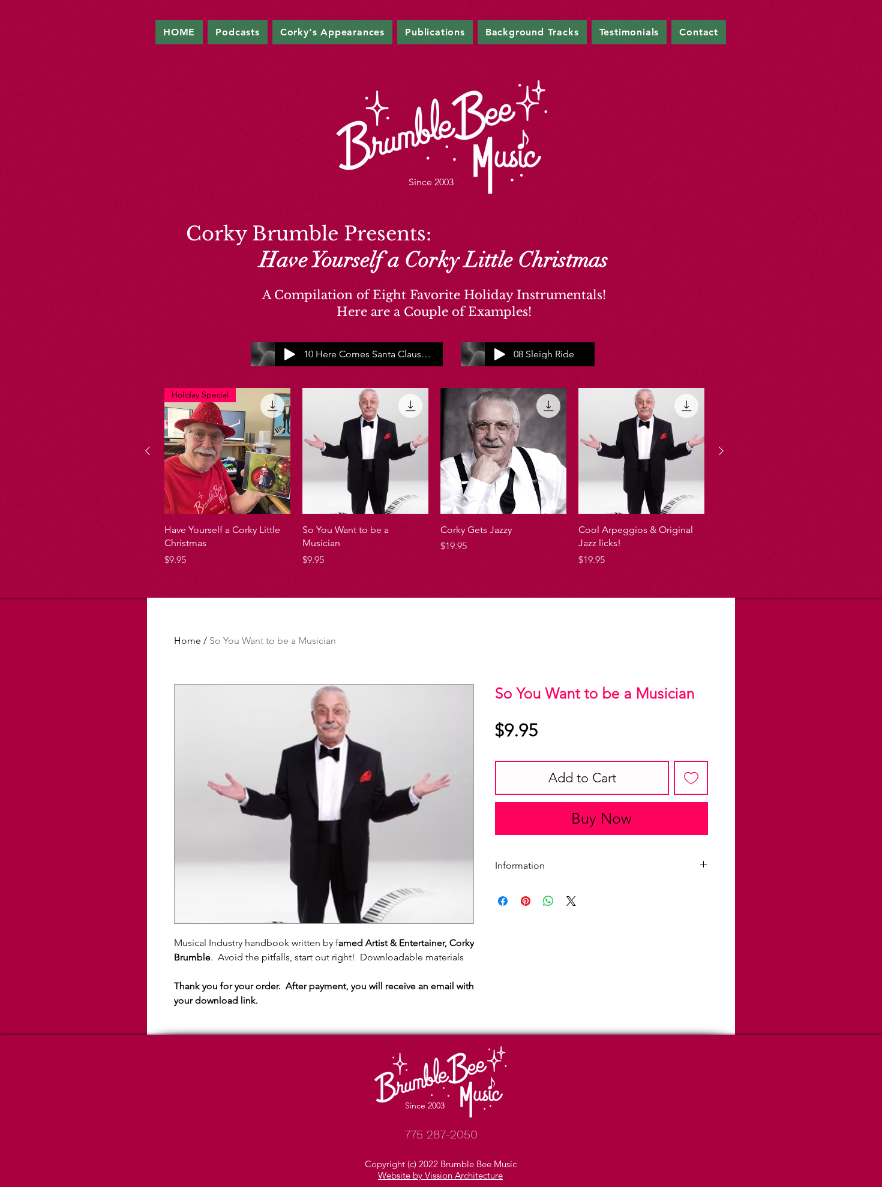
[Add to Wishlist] (691, 778)
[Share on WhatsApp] (548, 901)
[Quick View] (365, 451)
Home (187, 640)
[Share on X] (571, 901)
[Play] (499, 354)
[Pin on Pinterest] (525, 901)
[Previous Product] (147, 451)
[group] (434, 477)
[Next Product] (721, 451)
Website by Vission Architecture (440, 1175)
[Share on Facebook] (503, 901)
